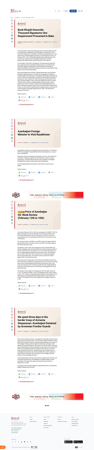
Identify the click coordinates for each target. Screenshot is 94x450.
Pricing (59, 419)
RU (81, 447)
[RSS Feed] (30, 442)
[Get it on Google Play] (78, 442)
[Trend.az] (16, 11)
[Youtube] (21, 442)
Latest (31, 419)
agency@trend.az (14, 432)
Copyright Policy (75, 423)
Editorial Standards (48, 425)
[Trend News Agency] (15, 418)
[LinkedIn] (27, 442)
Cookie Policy (74, 425)
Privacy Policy (74, 421)
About (45, 419)
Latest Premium (33, 421)
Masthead (46, 421)
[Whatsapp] (12, 442)
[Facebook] (15, 442)
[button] (12, 20)
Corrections (46, 427)
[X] (18, 442)
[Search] (55, 11)
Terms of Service (75, 419)
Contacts (46, 423)
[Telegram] (24, 442)
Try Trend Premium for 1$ (26, 104)
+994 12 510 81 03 (14, 431)
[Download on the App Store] (68, 442)
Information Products (62, 421)
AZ (78, 447)
